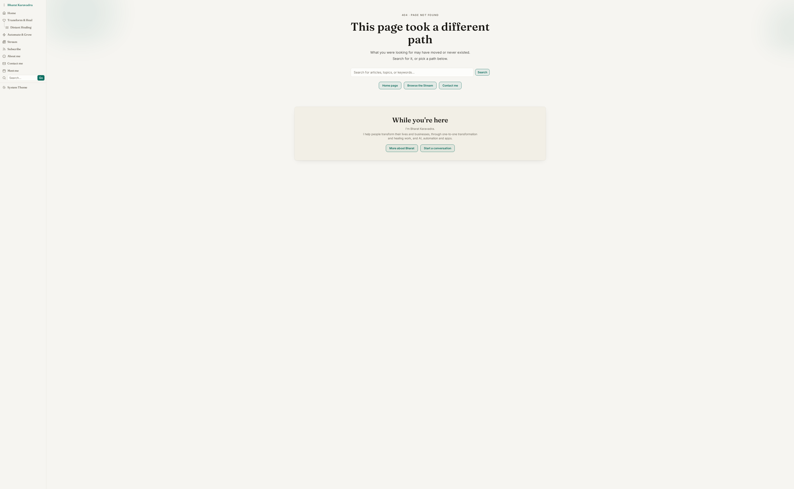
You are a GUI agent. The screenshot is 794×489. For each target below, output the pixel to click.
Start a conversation (437, 148)
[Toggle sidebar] (4, 77)
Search (482, 72)
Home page (390, 85)
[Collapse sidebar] (4, 5)
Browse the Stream (420, 85)
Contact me (450, 85)
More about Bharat (401, 148)
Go (41, 77)
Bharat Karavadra (20, 5)
